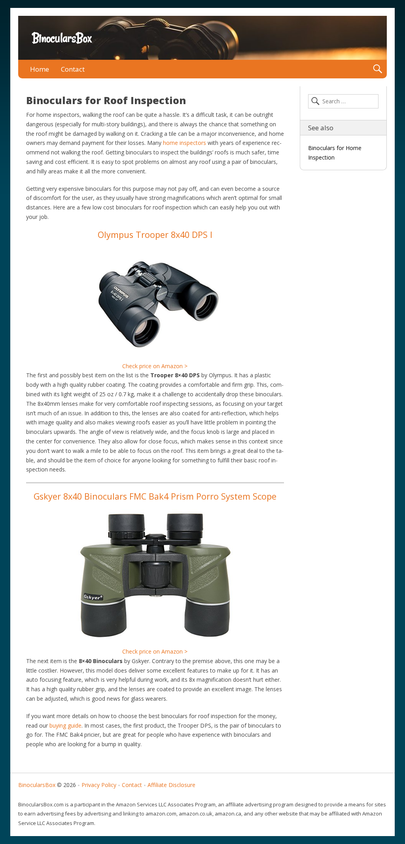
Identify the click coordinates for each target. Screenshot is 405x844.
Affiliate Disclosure (171, 785)
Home (39, 69)
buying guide (65, 725)
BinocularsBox (62, 38)
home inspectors (184, 142)
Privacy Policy (98, 785)
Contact (73, 69)
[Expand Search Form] (377, 69)
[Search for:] (343, 101)
